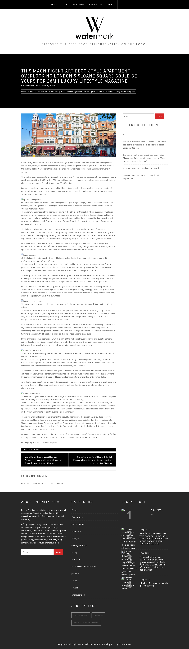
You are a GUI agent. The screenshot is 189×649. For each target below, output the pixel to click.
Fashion (74, 510)
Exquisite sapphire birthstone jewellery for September (142, 177)
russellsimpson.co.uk (88, 437)
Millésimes (76, 559)
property (75, 573)
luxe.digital (95, 4)
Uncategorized (78, 594)
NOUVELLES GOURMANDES (83, 566)
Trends (111, 4)
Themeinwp (125, 644)
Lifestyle (75, 538)
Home (54, 4)
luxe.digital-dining (79, 545)
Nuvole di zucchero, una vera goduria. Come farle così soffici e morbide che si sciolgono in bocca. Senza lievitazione (144, 144)
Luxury (65, 4)
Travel (74, 580)
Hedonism (78, 4)
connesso (37, 483)
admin (52, 85)
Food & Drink (77, 517)
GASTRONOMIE (78, 524)
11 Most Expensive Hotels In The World (141, 168)
